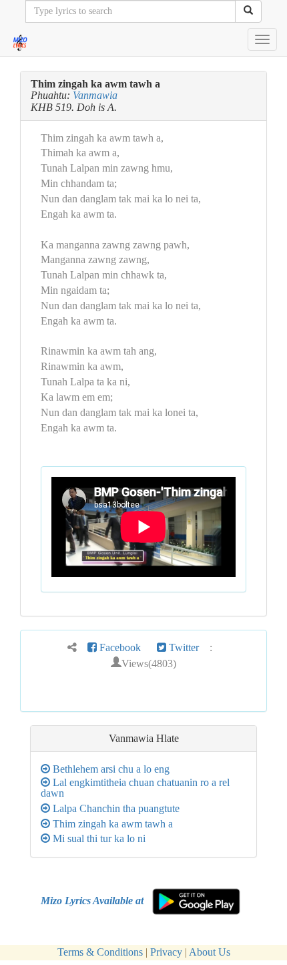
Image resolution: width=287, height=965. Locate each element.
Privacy (166, 952)
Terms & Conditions (100, 952)
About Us (209, 952)
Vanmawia (95, 95)
